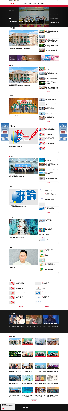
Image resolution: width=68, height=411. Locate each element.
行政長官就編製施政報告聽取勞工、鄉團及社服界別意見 (40, 359)
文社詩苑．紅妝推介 (48, 220)
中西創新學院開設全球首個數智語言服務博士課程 (19, 48)
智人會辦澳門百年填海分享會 (49, 117)
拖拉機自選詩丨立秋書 (48, 229)
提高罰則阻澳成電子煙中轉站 (49, 138)
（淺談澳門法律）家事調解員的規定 (51, 194)
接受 (2, 408)
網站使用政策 (4, 406)
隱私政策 (24, 407)
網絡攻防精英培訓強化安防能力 (50, 108)
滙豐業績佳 (43, 288)
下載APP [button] (38, 3)
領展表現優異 (44, 297)
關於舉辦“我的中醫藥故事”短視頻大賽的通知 (16, 326)
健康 (11, 247)
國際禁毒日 (47, 255)
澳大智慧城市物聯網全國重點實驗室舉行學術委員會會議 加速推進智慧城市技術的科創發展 (51, 41)
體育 (11, 280)
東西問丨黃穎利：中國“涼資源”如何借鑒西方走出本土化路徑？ (51, 169)
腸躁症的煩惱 (12, 267)
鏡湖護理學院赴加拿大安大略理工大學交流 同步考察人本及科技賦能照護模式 (15, 372)
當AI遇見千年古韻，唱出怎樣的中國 (48, 326)
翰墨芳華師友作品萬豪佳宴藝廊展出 (16, 237)
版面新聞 (34, 3)
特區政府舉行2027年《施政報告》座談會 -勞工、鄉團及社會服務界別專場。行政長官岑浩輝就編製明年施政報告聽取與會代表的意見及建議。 (51, 51)
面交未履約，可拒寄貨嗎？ (49, 190)
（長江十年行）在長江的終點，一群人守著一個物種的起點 (27, 396)
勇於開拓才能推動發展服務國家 (50, 129)
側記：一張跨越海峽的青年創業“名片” (17, 176)
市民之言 (12, 126)
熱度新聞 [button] (30, 3)
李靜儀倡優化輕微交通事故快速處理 (51, 99)
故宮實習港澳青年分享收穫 (15, 116)
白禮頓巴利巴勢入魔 (19, 297)
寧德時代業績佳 (44, 283)
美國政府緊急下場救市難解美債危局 (51, 178)
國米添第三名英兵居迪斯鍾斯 (20, 292)
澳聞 (11, 96)
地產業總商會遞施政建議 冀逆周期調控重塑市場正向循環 (52, 359)
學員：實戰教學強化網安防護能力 (21, 22)
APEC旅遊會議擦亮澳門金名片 (50, 134)
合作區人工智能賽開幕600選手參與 (51, 113)
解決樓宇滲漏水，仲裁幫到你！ (50, 199)
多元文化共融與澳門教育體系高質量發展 (17, 206)
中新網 (12, 156)
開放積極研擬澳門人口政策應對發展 (16, 146)
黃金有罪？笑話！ (48, 173)
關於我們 (42, 3)
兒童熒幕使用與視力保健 (49, 269)
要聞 (10, 19)
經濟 (37, 280)
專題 (11, 186)
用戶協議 (27, 407)
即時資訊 (12, 28)
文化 (11, 217)
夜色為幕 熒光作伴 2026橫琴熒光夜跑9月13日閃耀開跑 (15, 359)
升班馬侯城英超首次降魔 (20, 283)
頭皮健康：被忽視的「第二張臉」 (50, 264)
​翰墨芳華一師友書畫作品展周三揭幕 (52, 383)
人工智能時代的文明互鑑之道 (49, 208)
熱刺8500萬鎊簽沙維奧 (19, 288)
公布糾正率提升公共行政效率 (49, 143)
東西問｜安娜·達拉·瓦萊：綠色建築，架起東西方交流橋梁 (40, 396)
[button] (49, 1)
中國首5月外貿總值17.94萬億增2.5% (47, 292)
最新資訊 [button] (25, 3)
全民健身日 (47, 250)
